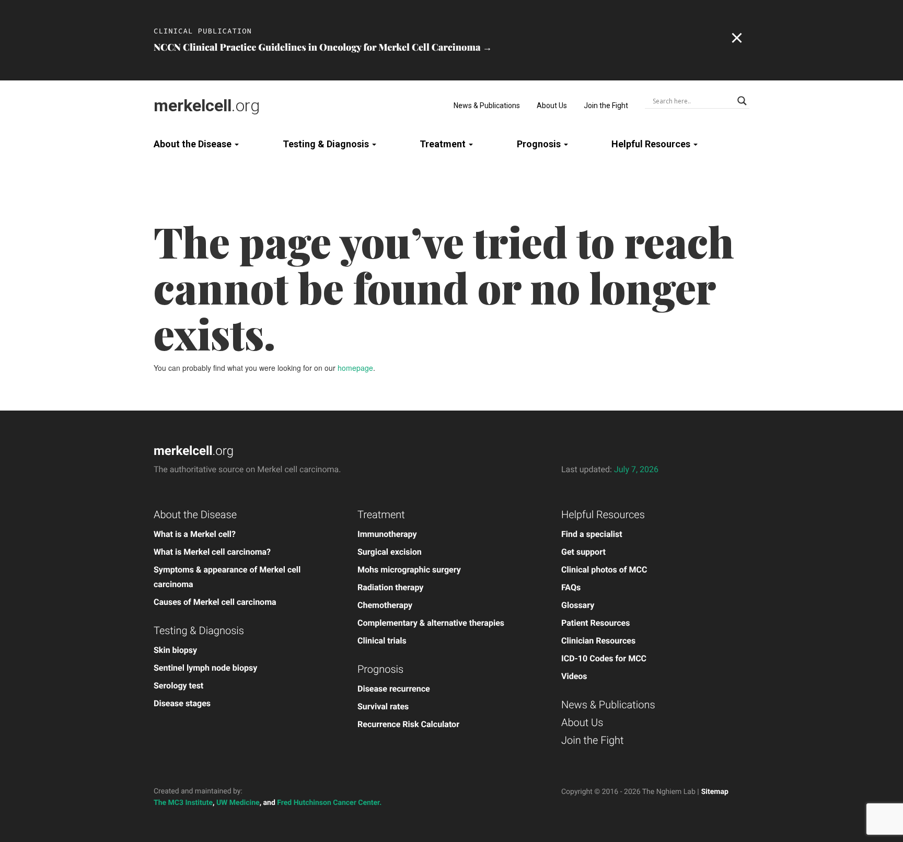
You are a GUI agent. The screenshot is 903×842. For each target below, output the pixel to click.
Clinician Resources (598, 641)
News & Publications (487, 105)
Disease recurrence (393, 689)
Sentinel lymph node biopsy (205, 668)
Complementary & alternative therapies (430, 623)
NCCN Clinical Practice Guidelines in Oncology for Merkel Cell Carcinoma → (323, 47)
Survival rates (383, 706)
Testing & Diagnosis (327, 143)
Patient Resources (595, 623)
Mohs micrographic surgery (409, 570)
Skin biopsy (175, 650)
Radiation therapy (390, 587)
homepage (355, 367)
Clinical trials (382, 641)
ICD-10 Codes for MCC (603, 658)
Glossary (577, 605)
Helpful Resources (651, 143)
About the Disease (194, 143)
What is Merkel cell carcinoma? (212, 552)
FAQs (571, 587)
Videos (574, 676)
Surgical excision (389, 552)
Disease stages (182, 703)
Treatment (444, 143)
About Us (552, 105)
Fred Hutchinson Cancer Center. (329, 803)
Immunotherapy (387, 534)
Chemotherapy (384, 605)
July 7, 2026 (636, 469)
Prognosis (540, 143)
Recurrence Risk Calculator (408, 724)
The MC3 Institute (183, 803)
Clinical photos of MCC (604, 570)
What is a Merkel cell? (195, 534)
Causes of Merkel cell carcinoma (215, 602)
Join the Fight (606, 105)
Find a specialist (591, 534)
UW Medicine (238, 803)
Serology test (178, 686)
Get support (583, 552)
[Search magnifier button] (742, 100)
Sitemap (714, 792)
